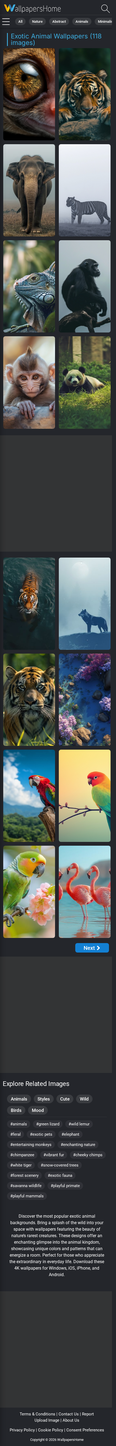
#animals (18, 1124)
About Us (71, 1420)
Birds (16, 1110)
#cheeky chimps (88, 1154)
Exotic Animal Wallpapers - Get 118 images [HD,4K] (32, 8)
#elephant (70, 1134)
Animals (82, 21)
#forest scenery (24, 1175)
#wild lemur (79, 1124)
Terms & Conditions (37, 1414)
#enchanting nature (78, 1144)
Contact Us (69, 1414)
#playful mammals (27, 1196)
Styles (43, 1099)
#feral (15, 1134)
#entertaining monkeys (31, 1144)
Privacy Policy (22, 1430)
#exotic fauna (60, 1175)
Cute (65, 1099)
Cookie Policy (50, 1430)
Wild (84, 1099)
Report (88, 1414)
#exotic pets (41, 1134)
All (20, 21)
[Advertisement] (58, 493)
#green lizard (47, 1124)
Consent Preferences (85, 1430)
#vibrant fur (53, 1154)
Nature (37, 21)
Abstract (59, 21)
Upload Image (47, 1420)
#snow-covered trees (60, 1165)
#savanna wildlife (26, 1185)
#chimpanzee (22, 1154)
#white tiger (21, 1165)
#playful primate (65, 1185)
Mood (38, 1110)
